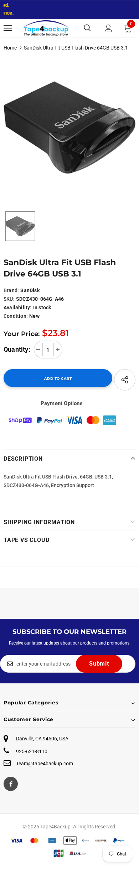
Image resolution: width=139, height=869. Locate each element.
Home (10, 48)
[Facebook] (11, 784)
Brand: (11, 290)
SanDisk (29, 290)
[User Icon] (108, 28)
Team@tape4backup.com (44, 763)
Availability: (18, 307)
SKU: (9, 299)
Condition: (16, 316)
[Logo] (46, 28)
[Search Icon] (87, 28)
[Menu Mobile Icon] (8, 28)
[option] (69, 127)
